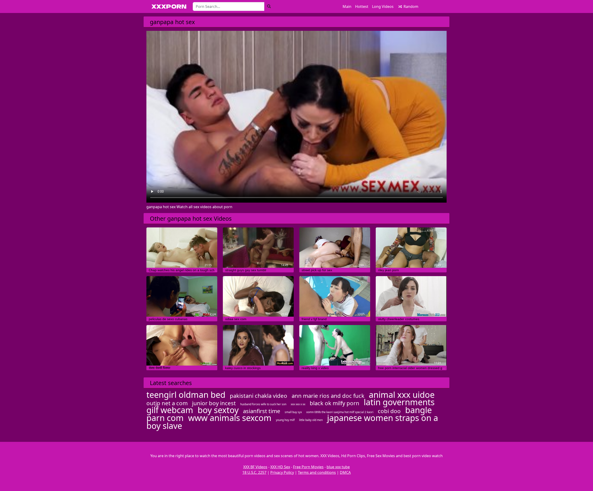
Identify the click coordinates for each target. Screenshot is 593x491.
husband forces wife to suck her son (263, 404)
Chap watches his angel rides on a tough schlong (185, 270)
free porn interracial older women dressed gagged (414, 368)
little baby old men (311, 420)
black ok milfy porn (334, 403)
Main (347, 6)
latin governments (399, 402)
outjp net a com (167, 403)
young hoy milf (285, 420)
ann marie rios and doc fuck (328, 395)
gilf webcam (169, 410)
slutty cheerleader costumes (398, 319)
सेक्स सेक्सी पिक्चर (159, 368)
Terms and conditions (317, 472)
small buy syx (293, 412)
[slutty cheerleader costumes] (411, 296)
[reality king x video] (334, 345)
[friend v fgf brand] (334, 296)
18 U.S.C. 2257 (254, 472)
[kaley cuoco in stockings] (258, 345)
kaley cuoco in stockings (243, 368)
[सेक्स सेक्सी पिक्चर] (181, 345)
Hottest (361, 6)
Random (410, 6)
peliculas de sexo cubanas (168, 319)
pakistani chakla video (258, 395)
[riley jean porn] (411, 247)
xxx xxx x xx (298, 404)
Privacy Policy (282, 472)
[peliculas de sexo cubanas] (181, 296)
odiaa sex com (235, 319)
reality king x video (315, 368)
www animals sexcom (229, 418)
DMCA (345, 472)
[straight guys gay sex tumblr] (258, 247)
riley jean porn (388, 270)
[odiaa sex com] (258, 296)
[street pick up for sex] (334, 247)
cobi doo (389, 411)
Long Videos (383, 6)
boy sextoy (218, 410)
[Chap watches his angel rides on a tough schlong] (181, 247)
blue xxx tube (338, 466)
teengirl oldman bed (185, 394)
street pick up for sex (317, 270)
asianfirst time (261, 411)
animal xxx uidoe (402, 394)
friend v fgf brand (314, 319)
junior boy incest (214, 403)
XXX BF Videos (255, 466)
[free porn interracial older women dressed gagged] (411, 345)
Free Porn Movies (308, 466)
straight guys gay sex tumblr (245, 270)
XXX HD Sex (280, 466)
